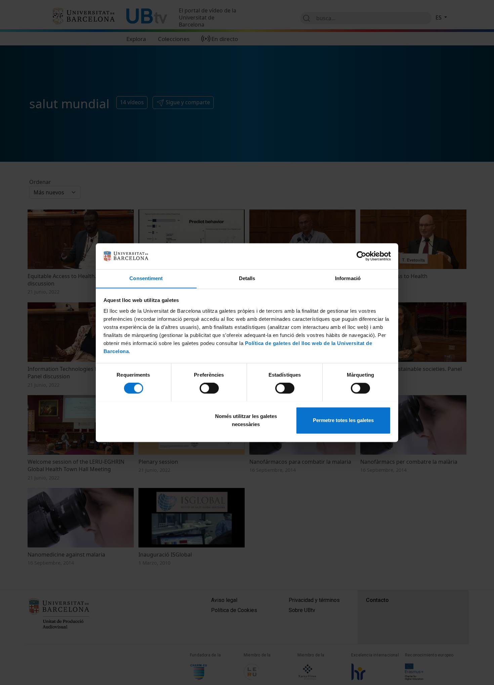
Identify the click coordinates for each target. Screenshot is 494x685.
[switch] (209, 388)
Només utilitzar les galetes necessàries (246, 420)
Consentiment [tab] (146, 278)
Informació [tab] (348, 278)
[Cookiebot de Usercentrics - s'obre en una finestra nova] (361, 256)
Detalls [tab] (247, 278)
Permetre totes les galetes (343, 420)
